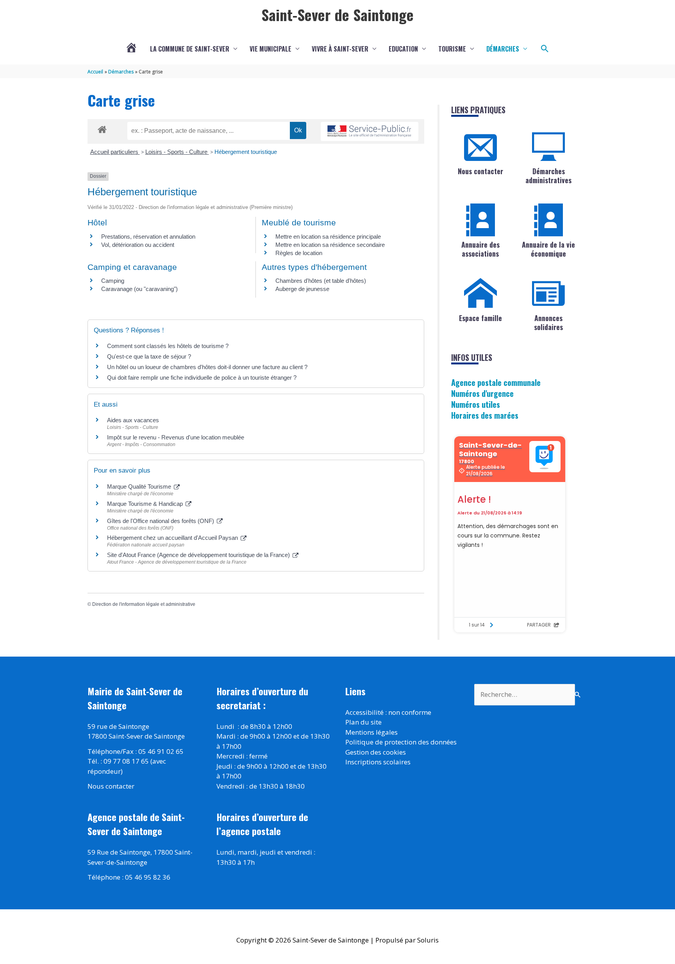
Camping (112, 280)
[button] (545, 49)
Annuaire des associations (480, 249)
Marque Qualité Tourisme (140, 486)
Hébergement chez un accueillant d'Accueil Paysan (173, 537)
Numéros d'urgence (482, 393)
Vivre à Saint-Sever (340, 49)
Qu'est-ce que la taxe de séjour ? (149, 356)
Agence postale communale (496, 382)
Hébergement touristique (245, 151)
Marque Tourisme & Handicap (145, 503)
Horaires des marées (484, 415)
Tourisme (452, 49)
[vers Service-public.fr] (369, 131)
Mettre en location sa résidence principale (328, 236)
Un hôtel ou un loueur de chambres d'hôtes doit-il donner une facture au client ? (207, 367)
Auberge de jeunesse (302, 289)
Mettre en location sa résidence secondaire (330, 244)
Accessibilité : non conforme (388, 712)
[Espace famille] (480, 293)
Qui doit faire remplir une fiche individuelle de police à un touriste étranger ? (201, 377)
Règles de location (298, 253)
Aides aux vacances (133, 420)
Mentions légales (371, 732)
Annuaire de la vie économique (548, 249)
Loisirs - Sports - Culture (177, 151)
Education (403, 49)
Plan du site (363, 722)
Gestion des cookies (375, 752)
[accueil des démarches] (102, 128)
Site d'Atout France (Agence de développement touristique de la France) (199, 555)
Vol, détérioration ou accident (137, 244)
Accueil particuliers (115, 151)
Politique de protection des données (401, 741)
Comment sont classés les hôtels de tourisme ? (168, 346)
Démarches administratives (548, 175)
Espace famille (480, 318)
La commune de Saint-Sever (189, 49)
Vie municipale (270, 49)
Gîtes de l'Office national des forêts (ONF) (161, 521)
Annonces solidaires (548, 322)
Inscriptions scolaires (378, 761)
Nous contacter (480, 171)
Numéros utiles (475, 404)
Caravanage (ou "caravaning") (139, 289)
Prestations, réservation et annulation (148, 236)
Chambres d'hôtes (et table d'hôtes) (320, 280)
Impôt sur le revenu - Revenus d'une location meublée (175, 437)
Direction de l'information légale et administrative (143, 604)
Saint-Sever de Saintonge (337, 14)
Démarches (502, 49)
